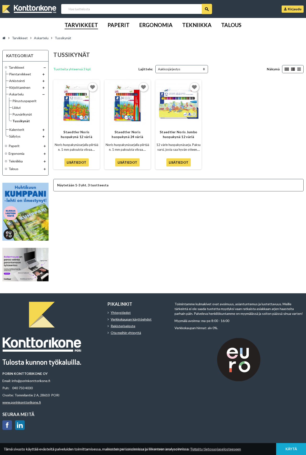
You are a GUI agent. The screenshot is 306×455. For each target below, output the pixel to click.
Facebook (7, 425)
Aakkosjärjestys (169, 69)
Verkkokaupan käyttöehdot (131, 319)
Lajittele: (145, 69)
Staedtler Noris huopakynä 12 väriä (76, 134)
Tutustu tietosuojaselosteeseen (215, 449)
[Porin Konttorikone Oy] (29, 8)
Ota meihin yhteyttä (126, 333)
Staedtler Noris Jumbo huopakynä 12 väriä (178, 134)
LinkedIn (20, 425)
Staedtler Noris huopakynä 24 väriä (127, 134)
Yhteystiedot (121, 313)
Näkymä (273, 69)
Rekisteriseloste (123, 326)
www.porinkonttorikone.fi (21, 402)
